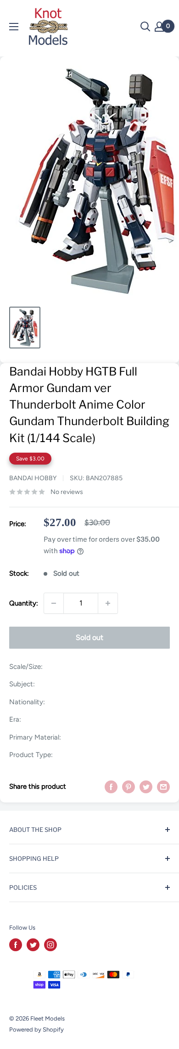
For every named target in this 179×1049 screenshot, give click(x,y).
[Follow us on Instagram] (50, 944)
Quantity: (23, 603)
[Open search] (145, 27)
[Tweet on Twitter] (146, 786)
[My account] (159, 27)
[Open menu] (13, 26)
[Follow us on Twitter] (33, 944)
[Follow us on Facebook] (15, 944)
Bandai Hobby (32, 478)
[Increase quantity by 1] (107, 603)
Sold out (89, 637)
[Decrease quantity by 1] (53, 603)
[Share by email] (163, 786)
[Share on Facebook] (111, 786)
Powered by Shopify (36, 1029)
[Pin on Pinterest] (128, 786)
